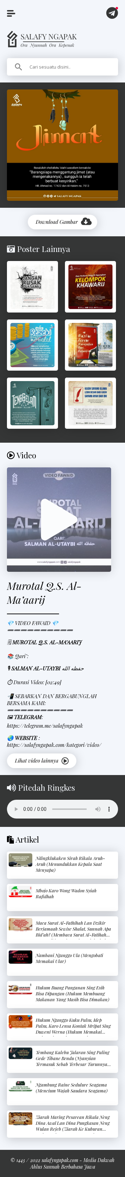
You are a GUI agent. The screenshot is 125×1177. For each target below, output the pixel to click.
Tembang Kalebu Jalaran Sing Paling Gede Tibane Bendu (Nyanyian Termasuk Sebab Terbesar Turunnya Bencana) (72, 1061)
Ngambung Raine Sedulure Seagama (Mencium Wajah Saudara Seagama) (72, 1087)
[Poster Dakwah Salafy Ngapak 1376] (90, 286)
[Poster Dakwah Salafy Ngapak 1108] (90, 345)
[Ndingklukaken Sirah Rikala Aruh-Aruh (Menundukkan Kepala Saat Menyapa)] (20, 860)
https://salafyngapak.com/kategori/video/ (54, 744)
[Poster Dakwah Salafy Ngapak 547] (32, 345)
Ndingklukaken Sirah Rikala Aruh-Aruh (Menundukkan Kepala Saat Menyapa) (70, 864)
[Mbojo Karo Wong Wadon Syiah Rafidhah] (20, 891)
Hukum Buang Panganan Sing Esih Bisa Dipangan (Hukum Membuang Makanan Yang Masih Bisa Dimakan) (72, 993)
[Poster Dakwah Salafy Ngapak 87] (90, 403)
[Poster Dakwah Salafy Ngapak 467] (32, 286)
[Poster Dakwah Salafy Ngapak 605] (32, 403)
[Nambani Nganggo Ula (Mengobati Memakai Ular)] (20, 957)
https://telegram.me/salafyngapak (45, 725)
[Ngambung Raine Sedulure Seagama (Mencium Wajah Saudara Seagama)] (20, 1085)
